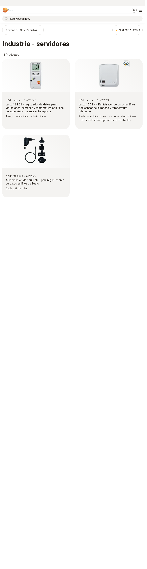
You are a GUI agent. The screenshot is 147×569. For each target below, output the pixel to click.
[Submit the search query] (5, 18)
